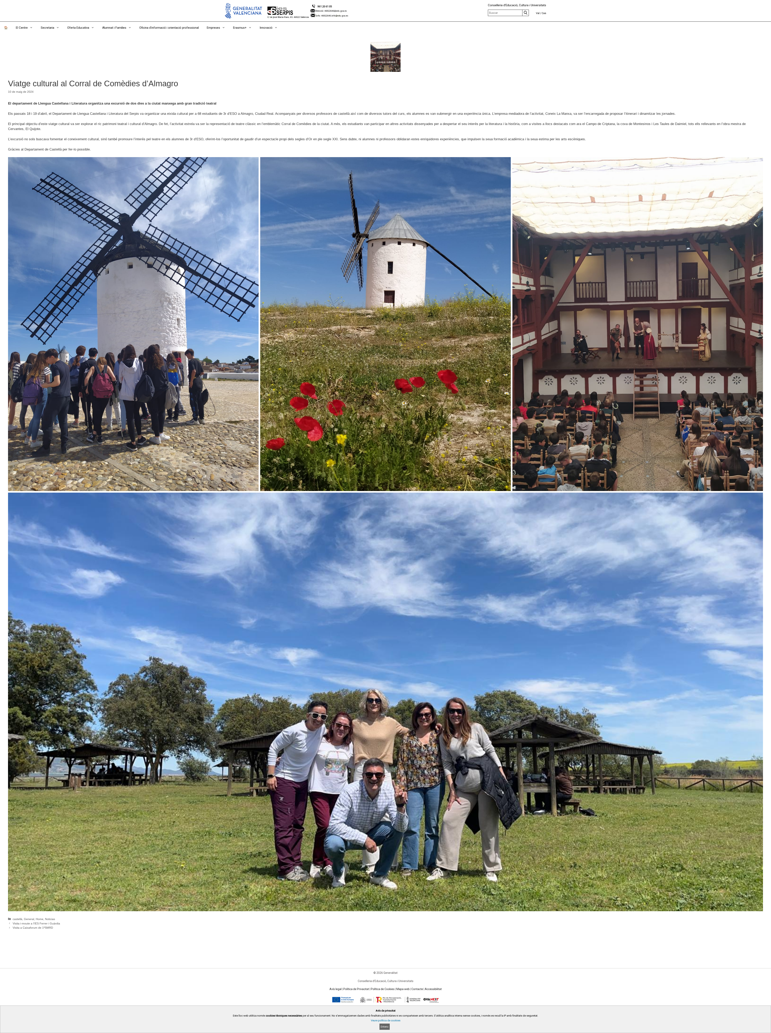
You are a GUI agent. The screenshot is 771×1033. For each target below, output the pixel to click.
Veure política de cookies (385, 1020)
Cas (544, 13)
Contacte (417, 989)
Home (39, 919)
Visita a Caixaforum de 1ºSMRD (33, 927)
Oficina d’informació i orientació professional (169, 27)
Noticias (50, 919)
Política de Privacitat (356, 989)
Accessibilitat (433, 989)
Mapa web (403, 989)
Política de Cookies (383, 989)
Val (537, 13)
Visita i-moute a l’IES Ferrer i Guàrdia (36, 923)
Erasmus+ (240, 27)
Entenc (385, 1026)
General (29, 919)
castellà (17, 919)
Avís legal (335, 989)
